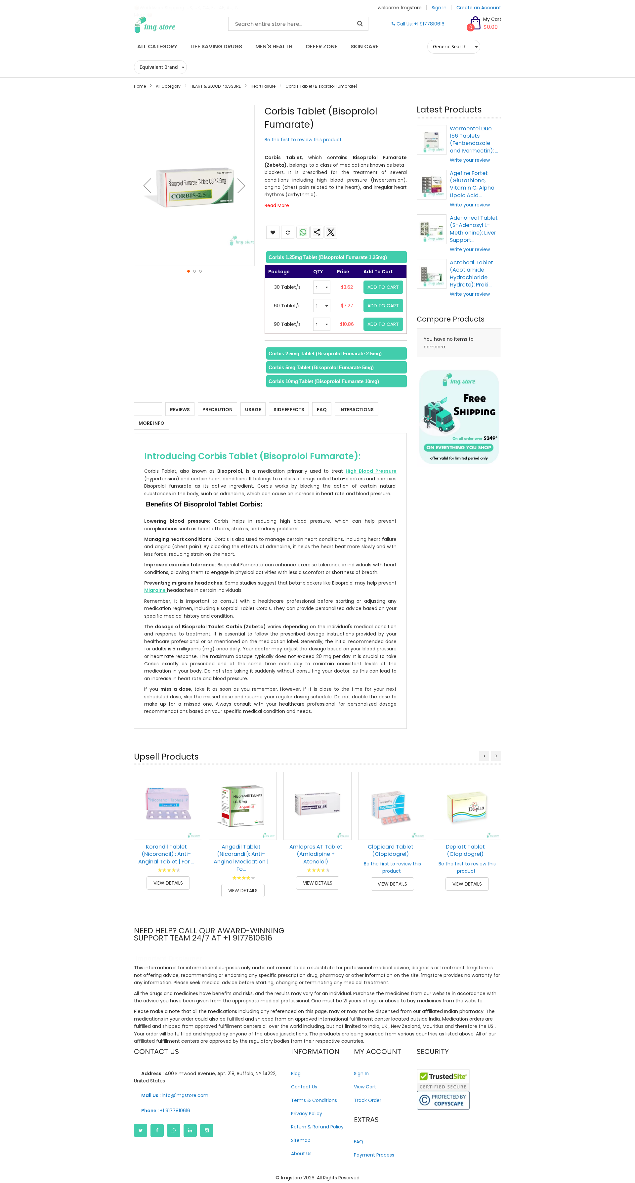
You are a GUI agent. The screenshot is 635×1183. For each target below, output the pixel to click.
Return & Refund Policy (317, 1126)
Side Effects (289, 409)
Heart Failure (263, 86)
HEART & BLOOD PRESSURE (215, 86)
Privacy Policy (306, 1113)
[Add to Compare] (192, 830)
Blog (296, 1073)
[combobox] (298, 24)
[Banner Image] (459, 417)
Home (140, 86)
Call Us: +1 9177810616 (419, 24)
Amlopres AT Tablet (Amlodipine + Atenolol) (315, 854)
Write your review (470, 160)
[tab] (336, 257)
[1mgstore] (176, 25)
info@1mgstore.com (174, 1095)
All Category (168, 86)
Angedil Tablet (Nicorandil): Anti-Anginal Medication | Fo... (241, 858)
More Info (151, 423)
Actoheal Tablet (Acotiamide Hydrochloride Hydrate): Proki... (471, 273)
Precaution (217, 409)
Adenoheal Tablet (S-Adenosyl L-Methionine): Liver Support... (474, 229)
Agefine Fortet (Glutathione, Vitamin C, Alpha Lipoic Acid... (472, 184)
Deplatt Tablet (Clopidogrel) (465, 850)
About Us (301, 1153)
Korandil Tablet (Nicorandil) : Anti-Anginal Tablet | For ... (166, 854)
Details (148, 409)
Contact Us (304, 1086)
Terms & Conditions (314, 1100)
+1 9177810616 (165, 1110)
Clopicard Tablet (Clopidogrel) (390, 850)
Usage (253, 409)
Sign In (439, 7)
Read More (277, 205)
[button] (147, 185)
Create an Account (478, 7)
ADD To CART (383, 287)
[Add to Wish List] (192, 815)
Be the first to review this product (303, 139)
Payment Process (374, 1155)
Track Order (367, 1100)
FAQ (322, 409)
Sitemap (301, 1140)
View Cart (365, 1086)
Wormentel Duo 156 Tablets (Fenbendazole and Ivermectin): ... (474, 139)
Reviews (180, 409)
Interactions (356, 409)
